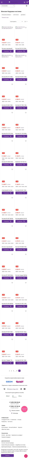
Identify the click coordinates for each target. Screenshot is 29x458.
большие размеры (6, 14)
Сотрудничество (6, 419)
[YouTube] (24, 389)
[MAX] (12, 389)
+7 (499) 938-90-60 (14, 402)
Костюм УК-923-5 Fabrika (8, 331)
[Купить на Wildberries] (19, 382)
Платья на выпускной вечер (19, 446)
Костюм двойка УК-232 (21, 218)
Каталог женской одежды (8, 443)
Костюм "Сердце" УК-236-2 (8, 360)
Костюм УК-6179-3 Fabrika (8, 133)
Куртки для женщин (6, 446)
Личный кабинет (13, 427)
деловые (23, 14)
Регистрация (5, 427)
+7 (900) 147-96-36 (14, 406)
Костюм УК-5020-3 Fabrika (21, 246)
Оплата (3, 435)
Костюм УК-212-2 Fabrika (21, 48)
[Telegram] (21, 389)
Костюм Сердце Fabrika (21, 275)
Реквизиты (4, 421)
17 (16, 370)
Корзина (20, 427)
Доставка (8, 435)
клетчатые (16, 14)
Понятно (7, 455)
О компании (13, 419)
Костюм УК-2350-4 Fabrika (8, 161)
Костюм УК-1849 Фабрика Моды (10, 275)
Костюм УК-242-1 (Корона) (21, 331)
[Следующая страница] (19, 371)
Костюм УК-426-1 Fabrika (21, 190)
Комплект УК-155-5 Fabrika (22, 161)
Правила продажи (6, 437)
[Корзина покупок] (27, 2)
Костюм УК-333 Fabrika (7, 303)
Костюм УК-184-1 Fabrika (21, 360)
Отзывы (19, 419)
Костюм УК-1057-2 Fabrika (21, 303)
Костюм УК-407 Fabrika (7, 218)
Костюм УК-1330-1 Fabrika (21, 105)
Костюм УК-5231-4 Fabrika (21, 76)
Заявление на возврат (17, 435)
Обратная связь (5, 429)
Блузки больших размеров (8, 444)
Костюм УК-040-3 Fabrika (8, 105)
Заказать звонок (15, 410)
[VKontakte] (4, 389)
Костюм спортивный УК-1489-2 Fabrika (11, 246)
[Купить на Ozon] (9, 382)
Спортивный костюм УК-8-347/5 (10, 190)
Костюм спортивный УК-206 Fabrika (11, 48)
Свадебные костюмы (20, 444)
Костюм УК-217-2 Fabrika (8, 76)
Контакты (10, 421)
